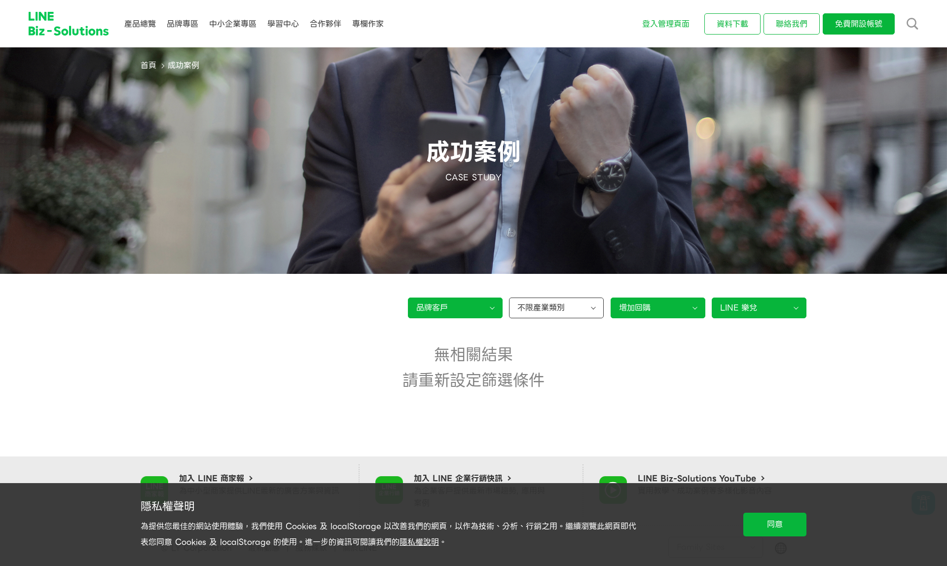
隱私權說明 (419, 542)
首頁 (148, 65)
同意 (775, 524)
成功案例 (183, 65)
